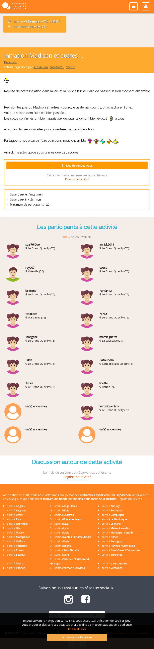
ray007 (70, 67)
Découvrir (10, 62)
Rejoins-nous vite (76, 179)
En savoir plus (77, 629)
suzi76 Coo (40, 67)
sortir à (15, 506)
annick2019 (57, 67)
